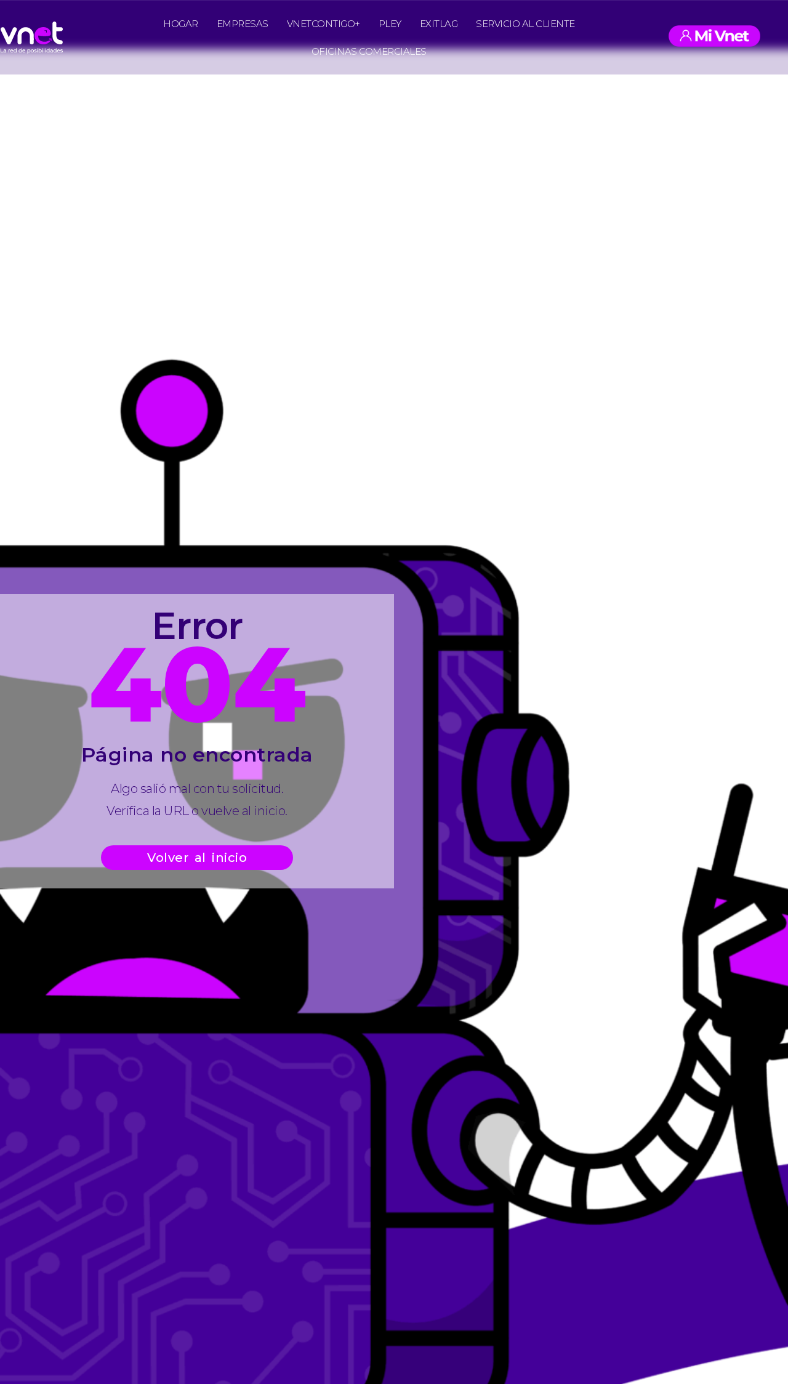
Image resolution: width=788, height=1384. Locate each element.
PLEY (390, 24)
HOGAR (180, 24)
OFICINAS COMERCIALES (369, 51)
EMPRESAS (242, 24)
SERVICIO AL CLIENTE (525, 24)
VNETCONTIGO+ (323, 24)
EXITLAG (439, 24)
